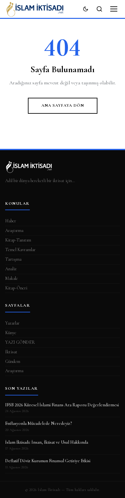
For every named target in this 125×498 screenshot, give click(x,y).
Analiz (11, 269)
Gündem (12, 361)
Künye (10, 332)
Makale (11, 278)
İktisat (11, 352)
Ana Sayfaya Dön (62, 105)
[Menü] (114, 9)
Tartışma (13, 259)
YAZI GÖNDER (20, 342)
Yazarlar (12, 323)
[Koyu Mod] (85, 9)
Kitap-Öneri (16, 288)
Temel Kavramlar (20, 249)
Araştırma (14, 230)
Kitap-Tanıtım (18, 240)
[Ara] (99, 9)
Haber (10, 221)
